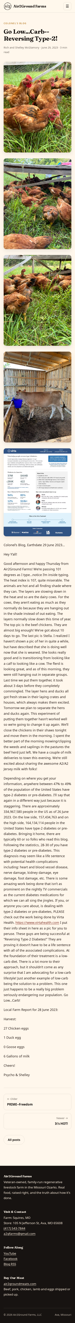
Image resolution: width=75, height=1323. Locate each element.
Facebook (10, 1259)
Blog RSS (10, 1264)
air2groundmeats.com (20, 1284)
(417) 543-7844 (14, 1228)
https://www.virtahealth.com (37, 922)
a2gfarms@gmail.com (19, 1233)
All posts (14, 1140)
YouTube (10, 1253)
